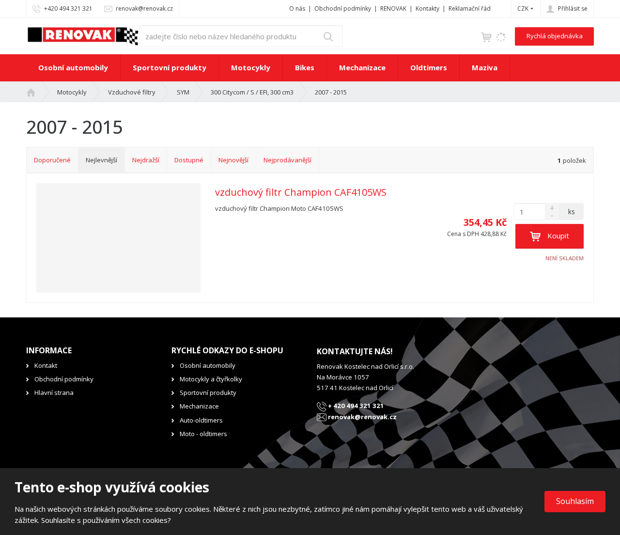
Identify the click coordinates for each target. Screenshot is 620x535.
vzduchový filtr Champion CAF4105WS (301, 192)
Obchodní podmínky (342, 8)
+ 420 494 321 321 (355, 405)
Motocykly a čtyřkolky (211, 379)
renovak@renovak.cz (361, 416)
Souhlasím (575, 501)
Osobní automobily (73, 67)
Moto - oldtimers (203, 433)
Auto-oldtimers (201, 420)
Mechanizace (362, 67)
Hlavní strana (54, 392)
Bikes (304, 67)
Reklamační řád (470, 8)
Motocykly (250, 67)
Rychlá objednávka (555, 35)
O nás (297, 8)
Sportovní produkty (169, 67)
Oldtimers (428, 67)
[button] (522, 8)
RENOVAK (393, 8)
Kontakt (45, 365)
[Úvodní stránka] (83, 35)
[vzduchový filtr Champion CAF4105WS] (118, 238)
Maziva (484, 67)
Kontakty (427, 8)
